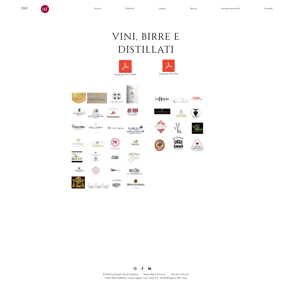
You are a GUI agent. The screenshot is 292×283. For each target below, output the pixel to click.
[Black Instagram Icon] (135, 268)
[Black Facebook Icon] (142, 268)
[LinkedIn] (149, 268)
